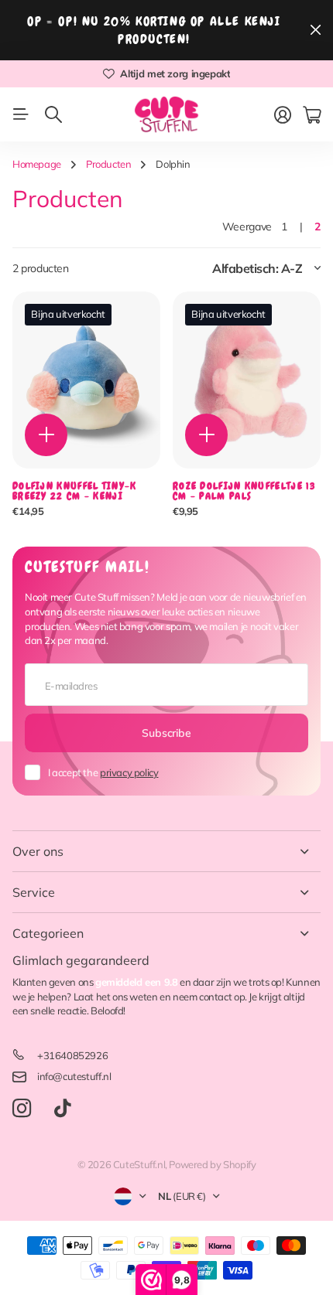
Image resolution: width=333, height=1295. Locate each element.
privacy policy (129, 772)
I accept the (103, 772)
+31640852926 (72, 1055)
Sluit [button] (315, 30)
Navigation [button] (20, 114)
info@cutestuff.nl (74, 1076)
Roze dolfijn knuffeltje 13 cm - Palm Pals (244, 491)
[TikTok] (62, 1108)
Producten (109, 164)
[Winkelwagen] (312, 115)
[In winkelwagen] (46, 435)
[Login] (282, 115)
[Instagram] (21, 1109)
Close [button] (166, 851)
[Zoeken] (53, 114)
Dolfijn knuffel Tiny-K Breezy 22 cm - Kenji (74, 491)
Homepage (36, 164)
